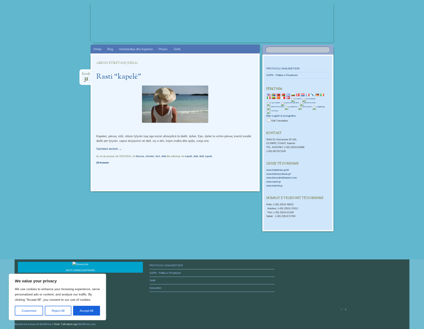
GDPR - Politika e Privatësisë (282, 75)
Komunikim (155, 288)
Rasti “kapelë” (118, 77)
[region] (57, 297)
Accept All (86, 310)
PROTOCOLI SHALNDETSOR (283, 68)
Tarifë (176, 49)
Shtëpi (97, 49)
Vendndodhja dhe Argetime (136, 49)
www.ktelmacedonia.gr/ (278, 174)
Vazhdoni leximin (109, 148)
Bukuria (140, 156)
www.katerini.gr (274, 185)
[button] (285, 283)
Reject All (58, 310)
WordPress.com (86, 324)
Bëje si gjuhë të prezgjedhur (281, 115)
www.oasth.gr (273, 181)
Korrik (86, 75)
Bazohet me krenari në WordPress (33, 324)
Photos (163, 49)
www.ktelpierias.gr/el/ (277, 170)
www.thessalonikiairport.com (281, 177)
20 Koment (102, 162)
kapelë (188, 156)
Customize (29, 310)
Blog (110, 49)
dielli (163, 156)
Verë (157, 156)
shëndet (149, 156)
